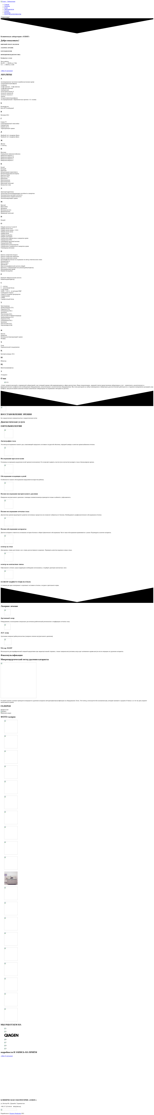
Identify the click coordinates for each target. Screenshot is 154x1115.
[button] (7, 71)
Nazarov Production (15, 1113)
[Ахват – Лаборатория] (8, 1)
